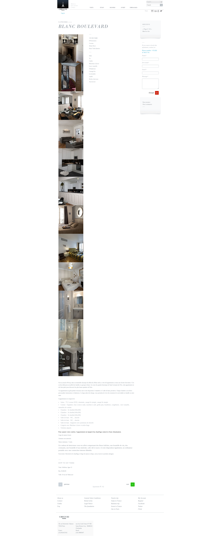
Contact (73, 7)
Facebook (141, 503)
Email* (144, 69)
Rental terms (88, 501)
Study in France (116, 501)
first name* (145, 62)
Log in (63, 13)
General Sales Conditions (92, 498)
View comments (147, 104)
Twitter (140, 506)
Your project (146, 102)
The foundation (89, 506)
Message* (145, 76)
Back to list (146, 31)
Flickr (140, 509)
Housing (146, 24)
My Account (142, 498)
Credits (59, 503)
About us (73, 4)
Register (140, 501)
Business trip (115, 503)
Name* (144, 55)
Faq (58, 506)
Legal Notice (88, 503)
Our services (74, 5)
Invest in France (116, 506)
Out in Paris (115, 509)
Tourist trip (114, 498)
